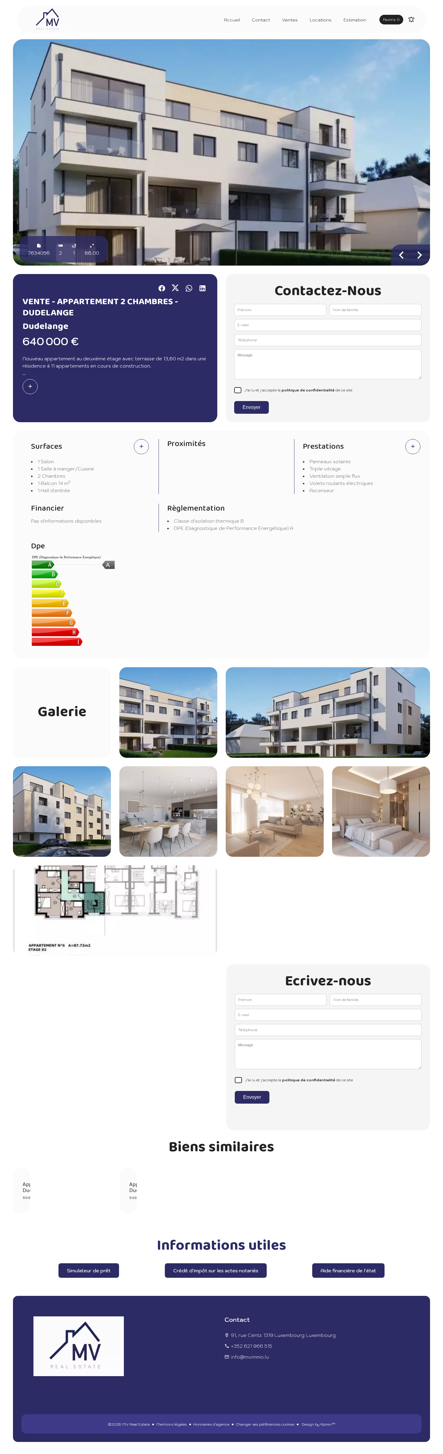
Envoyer (251, 407)
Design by (318, 1424)
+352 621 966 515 (251, 1346)
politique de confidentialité (308, 390)
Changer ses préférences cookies (265, 1424)
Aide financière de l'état (348, 1270)
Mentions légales (171, 1424)
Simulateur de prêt (89, 1270)
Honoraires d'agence (211, 1424)
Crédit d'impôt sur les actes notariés (215, 1270)
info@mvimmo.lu (250, 1357)
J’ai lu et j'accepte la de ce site (298, 390)
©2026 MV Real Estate (129, 1424)
